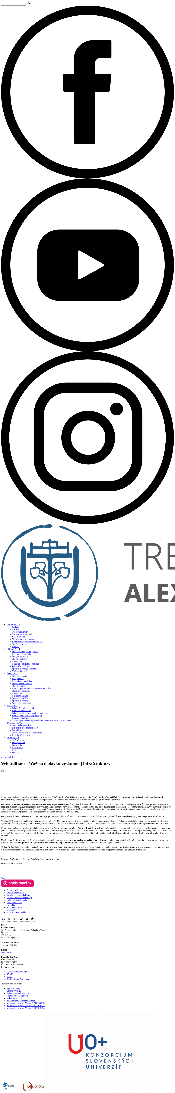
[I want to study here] (17, 886)
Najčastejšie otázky (20, 671)
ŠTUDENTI (12, 673)
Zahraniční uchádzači (21, 666)
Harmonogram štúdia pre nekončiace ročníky (31, 688)
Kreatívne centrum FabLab (18, 895)
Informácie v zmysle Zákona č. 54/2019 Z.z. (26, 1008)
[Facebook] (87, 177)
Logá (14, 750)
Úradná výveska (14, 991)
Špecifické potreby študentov (24, 669)
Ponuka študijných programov (25, 651)
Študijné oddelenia (20, 656)
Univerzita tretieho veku (17, 900)
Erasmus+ (11, 910)
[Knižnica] (32, 923)
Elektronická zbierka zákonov (25, 728)
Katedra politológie (20, 718)
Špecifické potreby (20, 701)
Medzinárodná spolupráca (23, 639)
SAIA (9, 976)
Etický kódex (18, 678)
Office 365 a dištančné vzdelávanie (27, 733)
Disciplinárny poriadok (22, 681)
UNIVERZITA (13, 624)
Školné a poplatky (20, 659)
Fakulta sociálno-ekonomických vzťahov (29, 713)
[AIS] (3, 923)
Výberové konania (15, 998)
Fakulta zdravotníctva (21, 710)
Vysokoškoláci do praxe (17, 972)
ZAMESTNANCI (15, 723)
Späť (3, 878)
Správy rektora (18, 742)
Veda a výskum (18, 637)
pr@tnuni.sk (6, 952)
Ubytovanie (17, 661)
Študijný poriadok (19, 676)
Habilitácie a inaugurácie (17, 996)
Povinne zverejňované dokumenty (21, 1000)
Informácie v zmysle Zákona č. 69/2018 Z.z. (26, 1005)
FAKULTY (12, 705)
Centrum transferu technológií (19, 897)
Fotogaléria (17, 745)
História (15, 629)
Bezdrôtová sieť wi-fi (21, 735)
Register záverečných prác (18, 979)
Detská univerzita (14, 902)
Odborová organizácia (21, 725)
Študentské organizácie (22, 703)
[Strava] (27, 923)
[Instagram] (87, 523)
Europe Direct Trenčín (16, 912)
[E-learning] (9, 923)
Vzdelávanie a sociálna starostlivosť (27, 641)
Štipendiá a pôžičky (20, 698)
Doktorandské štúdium (22, 683)
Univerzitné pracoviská (22, 634)
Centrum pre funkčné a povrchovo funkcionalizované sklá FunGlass (41, 720)
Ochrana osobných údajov (18, 993)
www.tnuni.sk (7, 757)
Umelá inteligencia (20, 696)
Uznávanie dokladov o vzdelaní (25, 664)
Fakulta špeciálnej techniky (23, 708)
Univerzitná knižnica (15, 892)
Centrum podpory (14, 890)
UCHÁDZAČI (13, 649)
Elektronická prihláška (21, 654)
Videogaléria (17, 747)
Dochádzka (17, 730)
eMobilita (11, 905)
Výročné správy (13, 988)
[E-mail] (15, 923)
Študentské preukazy (21, 691)
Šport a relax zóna (14, 907)
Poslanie (15, 627)
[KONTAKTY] (21, 923)
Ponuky (15, 752)
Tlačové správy (18, 740)
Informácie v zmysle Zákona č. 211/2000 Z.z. (26, 1003)
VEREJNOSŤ (13, 737)
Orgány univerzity (20, 632)
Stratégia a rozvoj (19, 644)
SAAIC (10, 974)
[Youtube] (87, 350)
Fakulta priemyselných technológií (27, 715)
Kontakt (15, 646)
